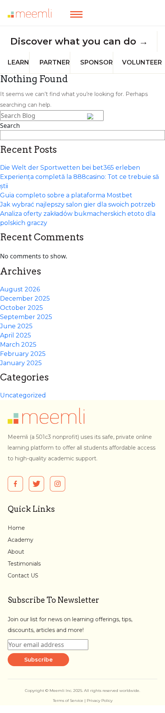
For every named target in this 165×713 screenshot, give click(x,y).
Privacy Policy (99, 700)
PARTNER (55, 62)
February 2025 (23, 353)
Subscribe (38, 659)
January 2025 (21, 363)
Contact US (23, 575)
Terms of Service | (70, 700)
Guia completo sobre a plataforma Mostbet (66, 195)
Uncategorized (23, 395)
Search (10, 125)
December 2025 (25, 298)
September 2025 (26, 317)
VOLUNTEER (142, 62)
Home (16, 527)
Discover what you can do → (79, 41)
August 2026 (20, 289)
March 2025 (18, 344)
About (16, 551)
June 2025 (16, 326)
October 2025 (21, 307)
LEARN (18, 62)
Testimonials (24, 563)
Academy (20, 539)
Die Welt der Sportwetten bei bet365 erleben (70, 167)
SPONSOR (96, 62)
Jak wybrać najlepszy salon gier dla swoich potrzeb (77, 204)
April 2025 (15, 335)
